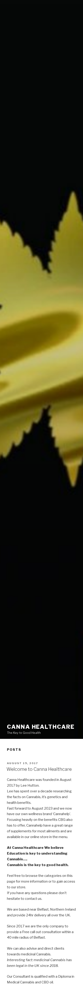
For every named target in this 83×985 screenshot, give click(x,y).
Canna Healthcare (40, 726)
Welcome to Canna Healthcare (39, 769)
